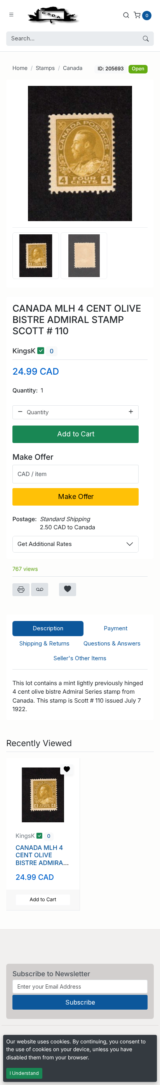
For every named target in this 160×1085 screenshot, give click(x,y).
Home (20, 68)
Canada (72, 68)
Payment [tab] (115, 628)
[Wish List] (67, 589)
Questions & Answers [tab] (112, 643)
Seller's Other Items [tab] (80, 658)
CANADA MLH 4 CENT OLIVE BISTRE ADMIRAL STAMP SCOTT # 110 (41, 862)
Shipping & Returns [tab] (44, 643)
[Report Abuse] (39, 589)
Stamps (45, 68)
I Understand (24, 1073)
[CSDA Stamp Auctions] (52, 15)
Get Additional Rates (44, 544)
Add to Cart (75, 434)
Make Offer (76, 496)
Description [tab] (48, 628)
